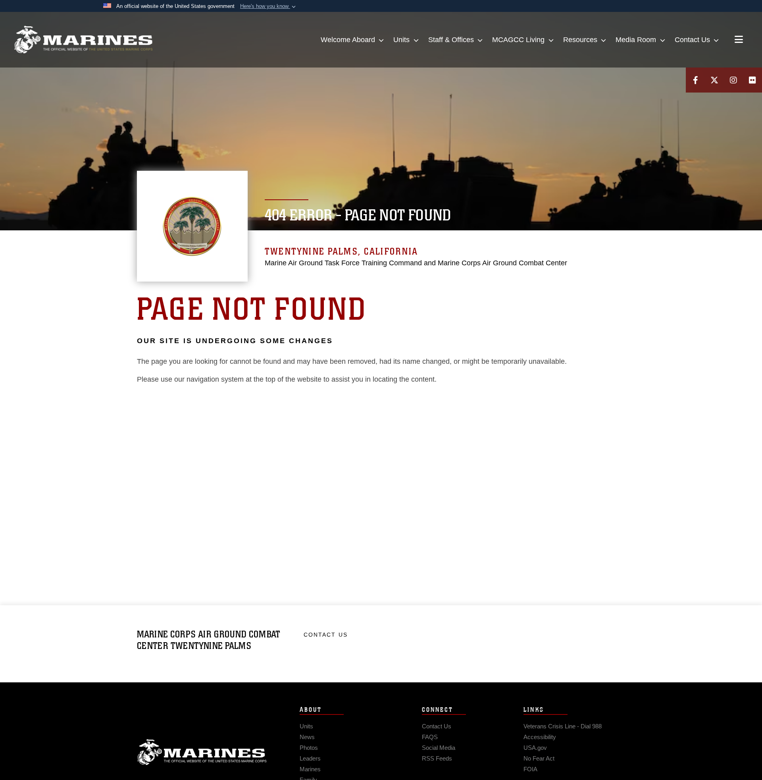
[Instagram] (733, 80)
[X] (714, 80)
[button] (268, 6)
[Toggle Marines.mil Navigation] (738, 40)
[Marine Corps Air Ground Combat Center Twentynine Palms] (83, 40)
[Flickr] (752, 80)
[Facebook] (695, 80)
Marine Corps (202, 752)
